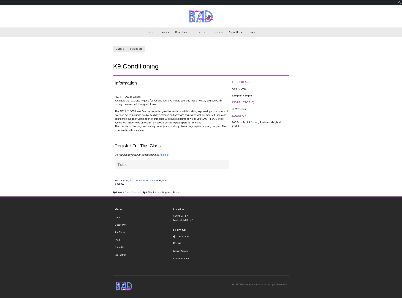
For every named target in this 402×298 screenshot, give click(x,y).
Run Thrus (120, 232)
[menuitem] (399, 2)
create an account (145, 180)
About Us (119, 247)
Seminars (217, 32)
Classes (164, 32)
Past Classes (135, 49)
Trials (117, 240)
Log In (252, 32)
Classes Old (121, 225)
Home (150, 32)
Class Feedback (181, 258)
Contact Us (120, 255)
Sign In (165, 154)
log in (128, 180)
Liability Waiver (180, 251)
